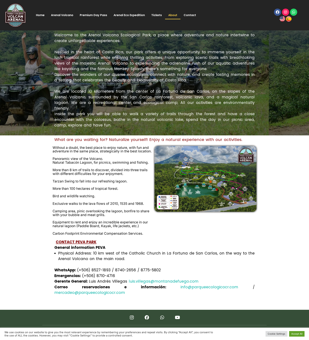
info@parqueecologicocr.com (209, 287)
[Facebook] (277, 12)
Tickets (156, 15)
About (172, 15)
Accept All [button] (296, 333)
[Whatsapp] (293, 12)
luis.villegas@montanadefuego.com (163, 281)
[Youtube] (177, 317)
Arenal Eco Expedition (129, 15)
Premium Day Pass (93, 15)
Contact (190, 15)
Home (40, 15)
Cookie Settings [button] (276, 333)
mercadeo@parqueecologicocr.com (89, 292)
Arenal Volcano (62, 15)
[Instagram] (285, 12)
